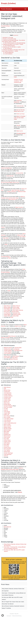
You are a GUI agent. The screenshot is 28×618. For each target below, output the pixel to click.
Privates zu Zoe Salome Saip (9, 38)
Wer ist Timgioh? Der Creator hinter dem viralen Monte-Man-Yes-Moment (13, 602)
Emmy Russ (6, 311)
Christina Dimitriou (8, 395)
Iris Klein (6, 408)
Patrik (15, 77)
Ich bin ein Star (20, 105)
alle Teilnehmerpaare (9, 45)
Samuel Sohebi (15, 311)
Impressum (9, 615)
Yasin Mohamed (7, 454)
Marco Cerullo (7, 424)
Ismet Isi (6, 410)
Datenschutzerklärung (16, 615)
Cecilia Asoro (7, 391)
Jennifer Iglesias (8, 350)
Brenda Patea (7, 390)
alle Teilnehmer (7, 48)
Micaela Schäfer (7, 428)
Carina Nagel (7, 310)
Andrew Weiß (15, 315)
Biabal (20, 492)
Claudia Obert (7, 398)
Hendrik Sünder (17, 314)
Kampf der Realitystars (6, 168)
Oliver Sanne (7, 437)
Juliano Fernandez (15, 190)
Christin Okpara (7, 394)
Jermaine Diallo (17, 347)
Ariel (5, 388)
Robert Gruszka (19, 207)
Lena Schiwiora (7, 353)
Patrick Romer (7, 440)
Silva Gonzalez (7, 448)
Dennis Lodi (6, 401)
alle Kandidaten (7, 53)
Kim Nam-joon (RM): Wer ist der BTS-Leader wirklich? (12, 598)
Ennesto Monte (7, 404)
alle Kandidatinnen (8, 52)
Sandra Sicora (7, 356)
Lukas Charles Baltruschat (10, 423)
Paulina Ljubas (7, 441)
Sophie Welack (7, 314)
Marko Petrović (16, 305)
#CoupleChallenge (5, 25)
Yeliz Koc (6, 455)
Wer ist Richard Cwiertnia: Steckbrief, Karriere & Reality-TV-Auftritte (13, 607)
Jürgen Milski (7, 413)
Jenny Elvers (7, 411)
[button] (2, 615)
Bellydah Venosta (8, 347)
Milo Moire (6, 433)
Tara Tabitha (22, 236)
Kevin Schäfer (7, 417)
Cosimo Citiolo (7, 400)
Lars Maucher (16, 349)
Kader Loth (6, 414)
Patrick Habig (16, 307)
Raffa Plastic (7, 443)
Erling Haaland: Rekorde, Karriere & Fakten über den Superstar (13, 589)
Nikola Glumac (7, 435)
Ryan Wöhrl (6, 444)
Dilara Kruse (7, 403)
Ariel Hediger (7, 308)
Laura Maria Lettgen (8, 418)
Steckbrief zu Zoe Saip (7, 37)
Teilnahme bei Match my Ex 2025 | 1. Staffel (12, 44)
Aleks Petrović (7, 305)
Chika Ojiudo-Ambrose (17, 310)
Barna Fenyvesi (12, 199)
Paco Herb (6, 438)
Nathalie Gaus (7, 434)
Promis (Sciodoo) (6, 9)
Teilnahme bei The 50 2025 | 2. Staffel (11, 47)
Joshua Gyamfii (16, 308)
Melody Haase (7, 427)
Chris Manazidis (7, 393)
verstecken (15, 35)
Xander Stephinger (8, 453)
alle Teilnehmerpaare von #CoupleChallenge (14, 43)
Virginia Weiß (7, 315)
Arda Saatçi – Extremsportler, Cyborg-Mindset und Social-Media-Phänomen (14, 594)
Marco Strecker (7, 425)
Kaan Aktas (5, 238)
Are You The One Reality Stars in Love (10, 182)
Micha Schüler (7, 430)
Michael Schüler (22, 191)
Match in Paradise (5, 337)
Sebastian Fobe (16, 313)
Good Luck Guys (20, 113)
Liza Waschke (7, 313)
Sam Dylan (6, 445)
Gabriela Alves (7, 349)
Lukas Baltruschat (18, 350)
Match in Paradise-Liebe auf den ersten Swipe (19, 118)
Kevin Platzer (16, 356)
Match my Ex (20, 131)
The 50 (18, 125)
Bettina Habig (7, 307)
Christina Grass (7, 397)
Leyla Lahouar (7, 421)
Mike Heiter (6, 431)
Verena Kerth (7, 451)
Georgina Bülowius (8, 405)
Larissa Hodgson (8, 351)
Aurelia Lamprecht (11, 191)
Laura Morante (7, 420)
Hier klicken (16, 579)
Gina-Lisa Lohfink (8, 407)
